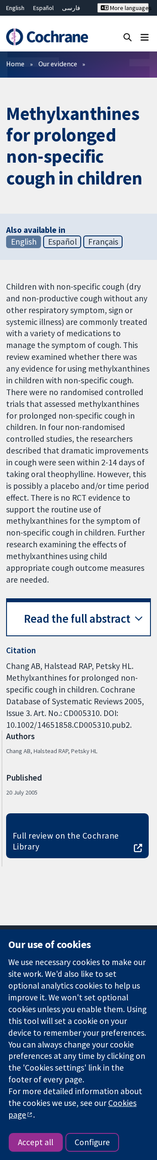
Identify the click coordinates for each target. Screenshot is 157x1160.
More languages (129, 8)
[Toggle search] (127, 37)
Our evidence (57, 63)
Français (103, 241)
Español (43, 8)
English (15, 8)
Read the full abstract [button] (77, 618)
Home (15, 63)
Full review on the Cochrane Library (66, 841)
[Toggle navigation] (144, 37)
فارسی (71, 8)
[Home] (47, 36)
